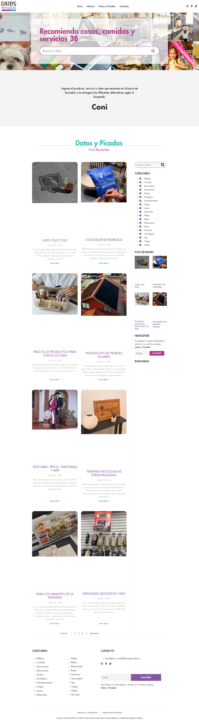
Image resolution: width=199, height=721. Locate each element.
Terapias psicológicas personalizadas (103, 473)
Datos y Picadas (107, 6)
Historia (91, 6)
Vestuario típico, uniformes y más (55, 468)
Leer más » (55, 263)
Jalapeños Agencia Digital (131, 718)
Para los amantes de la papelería (54, 595)
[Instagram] (187, 6)
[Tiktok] (196, 6)
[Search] (153, 51)
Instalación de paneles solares (104, 355)
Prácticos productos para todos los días (54, 353)
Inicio (80, 6)
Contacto (124, 6)
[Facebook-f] (192, 6)
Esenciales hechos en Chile (103, 594)
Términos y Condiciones (87, 713)
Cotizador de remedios (103, 240)
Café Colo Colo (55, 240)
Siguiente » (95, 633)
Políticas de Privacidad (112, 713)
